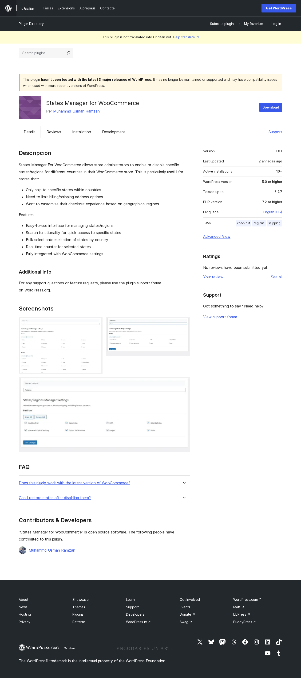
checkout (243, 223)
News (23, 607)
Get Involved (190, 599)
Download (270, 107)
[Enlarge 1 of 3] (96, 323)
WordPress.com (247, 599)
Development (113, 131)
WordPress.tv (138, 622)
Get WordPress (279, 8)
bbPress (241, 614)
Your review (213, 276)
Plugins (77, 614)
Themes (78, 607)
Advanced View (216, 236)
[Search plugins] (68, 53)
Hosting (25, 614)
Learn (130, 599)
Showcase (80, 599)
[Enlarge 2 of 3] (183, 323)
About (23, 599)
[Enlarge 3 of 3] (183, 383)
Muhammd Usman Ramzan (76, 111)
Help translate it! (186, 37)
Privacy (24, 622)
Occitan (69, 648)
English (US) (272, 212)
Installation (81, 131)
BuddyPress (244, 622)
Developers (135, 614)
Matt (238, 607)
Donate (187, 614)
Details (30, 131)
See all (276, 276)
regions (259, 223)
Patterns (79, 622)
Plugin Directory (31, 24)
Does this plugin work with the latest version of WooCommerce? (74, 483)
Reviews (54, 131)
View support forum (220, 317)
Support (275, 131)
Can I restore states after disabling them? (55, 498)
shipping (274, 223)
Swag (186, 622)
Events (185, 607)
